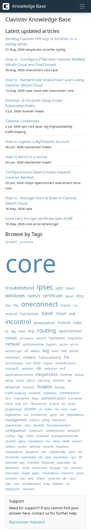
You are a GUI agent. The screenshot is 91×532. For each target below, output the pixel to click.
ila (56, 409)
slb (64, 478)
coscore (28, 387)
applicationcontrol (19, 374)
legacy (48, 363)
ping (45, 420)
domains (29, 489)
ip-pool (54, 404)
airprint (10, 441)
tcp (17, 403)
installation (35, 441)
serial (80, 473)
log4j (25, 473)
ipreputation (44, 322)
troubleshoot (19, 287)
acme (74, 344)
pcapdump (13, 409)
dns (8, 398)
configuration (15, 430)
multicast (42, 436)
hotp (47, 484)
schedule (35, 393)
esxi (28, 363)
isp (74, 463)
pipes (35, 473)
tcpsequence (14, 452)
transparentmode (64, 436)
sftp (16, 305)
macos (66, 305)
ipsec (45, 287)
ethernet (12, 387)
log (45, 350)
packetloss (60, 457)
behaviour (12, 468)
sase (47, 313)
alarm (31, 380)
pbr (44, 452)
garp (53, 415)
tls (6, 331)
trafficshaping (15, 393)
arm (55, 350)
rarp (64, 409)
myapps (55, 468)
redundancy (50, 473)
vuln (22, 478)
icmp (25, 468)
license (63, 322)
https (21, 331)
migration (75, 338)
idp (39, 368)
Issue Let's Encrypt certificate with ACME (39, 218)
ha (66, 357)
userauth (12, 368)
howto (44, 386)
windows (15, 295)
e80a (56, 441)
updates (27, 368)
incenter (66, 374)
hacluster (12, 473)
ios (75, 305)
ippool (69, 296)
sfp (40, 457)
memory (67, 473)
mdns (30, 436)
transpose (75, 398)
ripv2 (72, 478)
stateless (50, 393)
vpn (59, 288)
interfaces (59, 420)
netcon (34, 420)
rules (77, 322)
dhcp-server (38, 404)
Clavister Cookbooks (22, 121)
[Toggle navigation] (82, 6)
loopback (62, 447)
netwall (12, 344)
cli (26, 350)
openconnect (70, 331)
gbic (48, 457)
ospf (73, 409)
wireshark (12, 357)
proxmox (26, 242)
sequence (32, 452)
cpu (73, 457)
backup (60, 387)
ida (69, 380)
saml (71, 452)
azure (63, 344)
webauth (74, 431)
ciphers (10, 447)
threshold (12, 457)
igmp (21, 441)
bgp (20, 436)
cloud (61, 313)
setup (9, 380)
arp (31, 331)
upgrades (63, 463)
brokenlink (39, 415)
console (11, 478)
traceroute (39, 468)
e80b (66, 441)
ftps (8, 305)
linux (9, 403)
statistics (58, 380)
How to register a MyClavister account (37, 141)
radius (33, 296)
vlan (8, 484)
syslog (79, 375)
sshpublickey (75, 415)
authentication (53, 398)
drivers (77, 441)
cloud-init (54, 478)
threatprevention (59, 425)
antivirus (50, 368)
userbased (28, 457)
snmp (20, 380)
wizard (41, 338)
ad (63, 403)
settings (34, 447)
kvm (37, 363)
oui (26, 415)
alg (13, 331)
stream (11, 241)
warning (44, 380)
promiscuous (14, 363)
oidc (72, 313)
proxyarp (26, 338)
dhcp (80, 296)
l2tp (27, 425)
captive (10, 436)
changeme (21, 398)
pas (22, 463)
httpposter (12, 489)
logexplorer (13, 415)
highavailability (49, 357)
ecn (25, 404)
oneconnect (39, 304)
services (76, 468)
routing (46, 330)
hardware (57, 338)
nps (65, 468)
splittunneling (33, 344)
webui (35, 351)
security (48, 447)
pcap (71, 403)
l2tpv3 (40, 478)
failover (58, 484)
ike (48, 441)
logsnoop (48, 463)
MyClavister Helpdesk (27, 522)
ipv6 (31, 478)
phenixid (11, 463)
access (22, 447)
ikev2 (70, 288)
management (16, 420)
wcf (62, 368)
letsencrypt (13, 351)
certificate (53, 296)
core (30, 263)
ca (40, 409)
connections (69, 392)
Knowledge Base (28, 6)
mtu (16, 484)
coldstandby (57, 452)
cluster (30, 408)
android (11, 313)
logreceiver (13, 425)
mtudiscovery (31, 484)
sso (80, 452)
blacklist (38, 425)
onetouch (36, 430)
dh (80, 457)
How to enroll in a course (26, 156)
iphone (74, 351)
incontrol (18, 321)
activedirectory (65, 363)
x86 (63, 351)
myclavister (29, 313)
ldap (35, 398)
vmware (29, 357)
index (48, 409)
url (68, 484)
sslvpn (11, 337)
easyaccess (46, 374)
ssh (62, 415)
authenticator (55, 431)
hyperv (51, 344)
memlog (33, 463)
